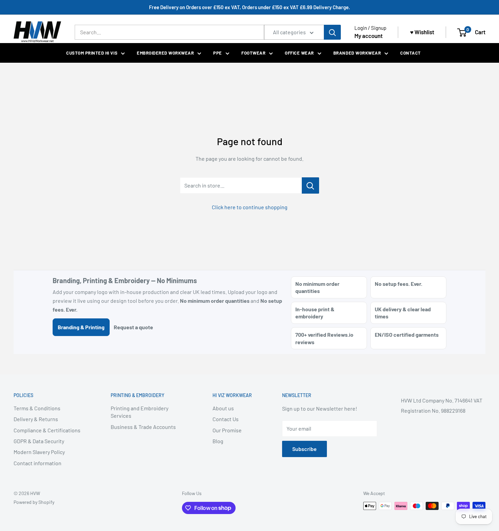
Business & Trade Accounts (143, 427)
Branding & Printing (81, 327)
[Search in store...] (310, 185)
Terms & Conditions (37, 408)
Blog (217, 441)
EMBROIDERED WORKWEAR (165, 53)
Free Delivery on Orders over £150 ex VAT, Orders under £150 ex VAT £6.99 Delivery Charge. (249, 7)
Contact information (37, 463)
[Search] (332, 32)
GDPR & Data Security (39, 441)
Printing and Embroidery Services (139, 412)
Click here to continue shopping (250, 207)
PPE (217, 53)
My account (368, 35)
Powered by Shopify (34, 502)
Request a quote (133, 327)
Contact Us (225, 419)
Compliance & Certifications (47, 430)
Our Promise (227, 430)
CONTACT (410, 53)
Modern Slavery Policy (39, 452)
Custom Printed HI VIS (91, 53)
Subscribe (304, 449)
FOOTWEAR (253, 53)
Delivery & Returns (36, 419)
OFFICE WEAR (299, 53)
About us (223, 408)
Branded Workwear (357, 53)
